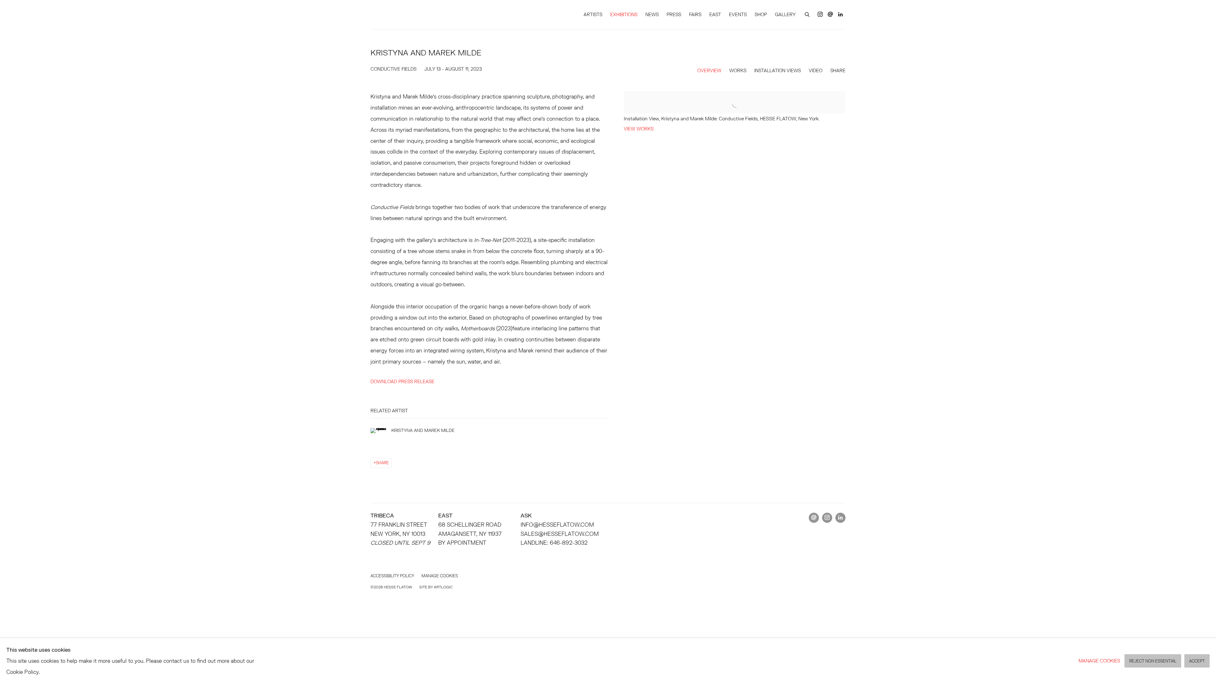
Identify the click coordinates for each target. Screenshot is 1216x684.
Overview (709, 70)
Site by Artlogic (436, 587)
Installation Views (777, 70)
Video (815, 70)
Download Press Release (402, 381)
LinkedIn (840, 15)
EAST (715, 14)
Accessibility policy (392, 575)
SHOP (761, 14)
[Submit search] (807, 14)
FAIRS (695, 14)
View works (639, 128)
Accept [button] (1197, 661)
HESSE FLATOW (399, 14)
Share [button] (838, 70)
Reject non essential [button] (1152, 661)
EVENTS (738, 14)
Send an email (830, 15)
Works (737, 70)
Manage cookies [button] (439, 575)
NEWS (652, 14)
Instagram (820, 15)
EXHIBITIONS (623, 14)
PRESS (674, 14)
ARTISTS (593, 14)
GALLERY (785, 14)
